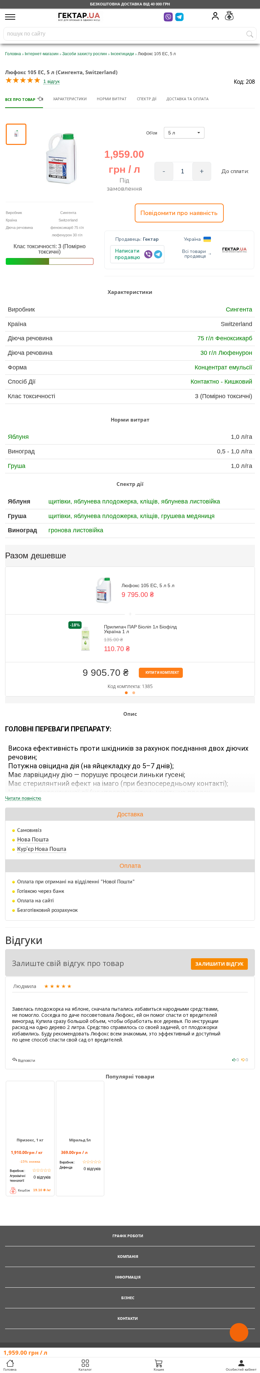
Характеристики (70, 98)
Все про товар (20, 99)
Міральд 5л (80, 1140)
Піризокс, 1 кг (30, 1140)
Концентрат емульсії (223, 367)
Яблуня (18, 436)
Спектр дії (146, 98)
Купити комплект (162, 672)
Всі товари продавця (194, 254)
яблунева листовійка (190, 501)
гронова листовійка (75, 530)
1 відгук (51, 81)
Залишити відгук (219, 964)
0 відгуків (42, 1177)
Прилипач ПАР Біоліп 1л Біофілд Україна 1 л (140, 629)
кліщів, (150, 501)
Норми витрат (112, 98)
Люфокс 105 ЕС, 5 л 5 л (148, 585)
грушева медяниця (188, 516)
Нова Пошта (33, 840)
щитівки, (61, 501)
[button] (184, 132)
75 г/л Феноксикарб (224, 338)
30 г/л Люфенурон (226, 352)
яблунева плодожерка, (107, 501)
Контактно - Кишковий (221, 381)
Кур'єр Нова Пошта (41, 849)
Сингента (239, 309)
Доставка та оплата (188, 98)
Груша (16, 466)
